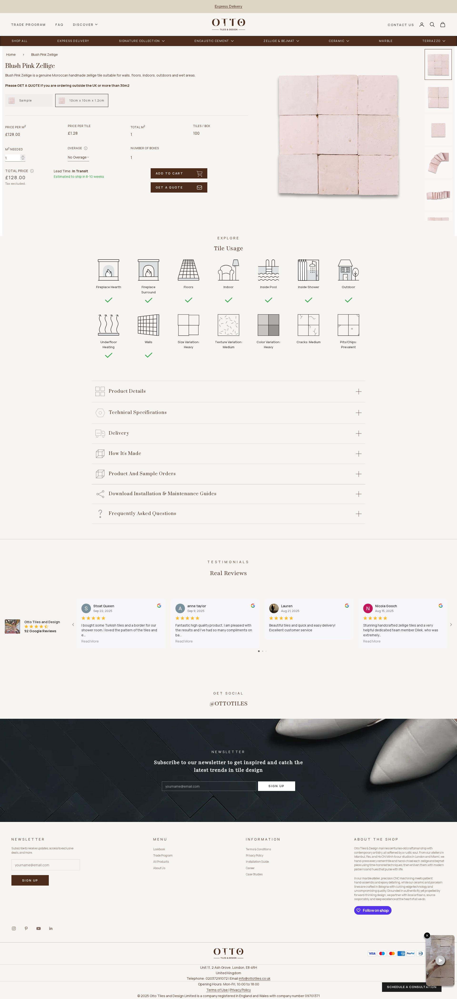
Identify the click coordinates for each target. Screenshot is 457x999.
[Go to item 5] (438, 195)
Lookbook (159, 849)
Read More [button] (90, 641)
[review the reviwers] (159, 606)
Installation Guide (257, 862)
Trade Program (28, 24)
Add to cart (169, 173)
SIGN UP (276, 786)
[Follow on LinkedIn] (51, 928)
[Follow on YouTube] (38, 928)
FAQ (59, 24)
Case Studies (254, 874)
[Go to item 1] (438, 64)
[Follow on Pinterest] (26, 928)
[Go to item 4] (438, 162)
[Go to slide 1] (259, 651)
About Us (159, 868)
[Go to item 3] (438, 129)
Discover (83, 24)
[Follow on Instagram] (13, 928)
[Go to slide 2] (262, 651)
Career (250, 868)
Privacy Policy (254, 855)
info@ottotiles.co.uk (254, 978)
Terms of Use (217, 990)
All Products (161, 862)
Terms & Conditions (258, 849)
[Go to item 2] (438, 97)
